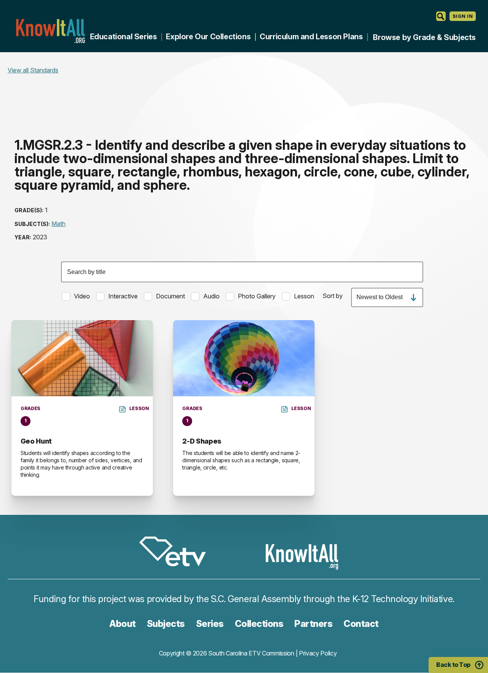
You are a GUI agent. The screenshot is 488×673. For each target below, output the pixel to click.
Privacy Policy (318, 653)
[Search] (441, 16)
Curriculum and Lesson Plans (311, 36)
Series (210, 623)
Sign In (463, 16)
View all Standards (33, 70)
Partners (313, 623)
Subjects (166, 623)
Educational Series (123, 36)
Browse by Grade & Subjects (424, 37)
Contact (361, 623)
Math (58, 224)
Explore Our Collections (208, 36)
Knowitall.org (50, 31)
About (122, 623)
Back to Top (453, 664)
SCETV (176, 553)
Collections (259, 623)
